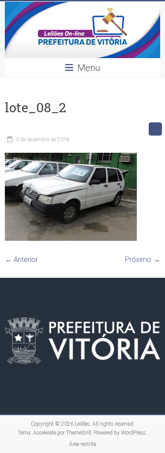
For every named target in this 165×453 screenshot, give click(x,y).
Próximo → (142, 259)
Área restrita (82, 444)
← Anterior (21, 259)
